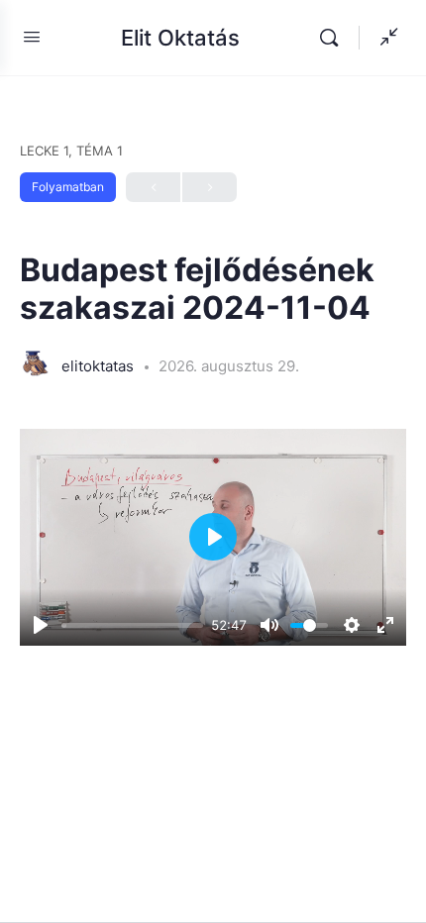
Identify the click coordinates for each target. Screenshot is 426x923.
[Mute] (269, 625)
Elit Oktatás (180, 38)
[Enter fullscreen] (385, 625)
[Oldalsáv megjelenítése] (384, 37)
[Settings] (352, 625)
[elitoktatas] (36, 365)
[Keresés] (334, 37)
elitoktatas (99, 366)
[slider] (132, 625)
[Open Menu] (32, 36)
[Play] (40, 625)
